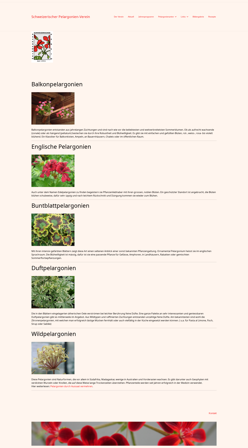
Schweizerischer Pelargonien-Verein (60, 16)
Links (183, 17)
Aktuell (131, 17)
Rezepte (212, 17)
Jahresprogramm (146, 17)
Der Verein (119, 17)
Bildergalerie (198, 17)
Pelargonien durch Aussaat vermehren (71, 386)
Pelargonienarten (166, 17)
